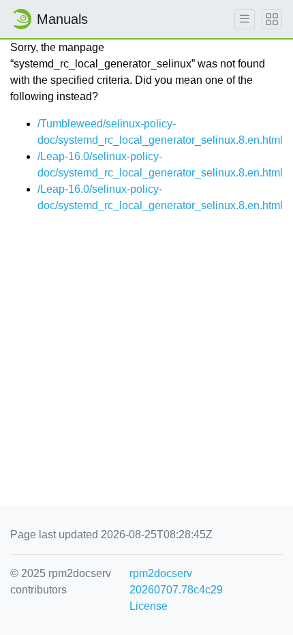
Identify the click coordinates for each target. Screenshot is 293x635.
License (148, 606)
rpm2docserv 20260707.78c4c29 (176, 581)
